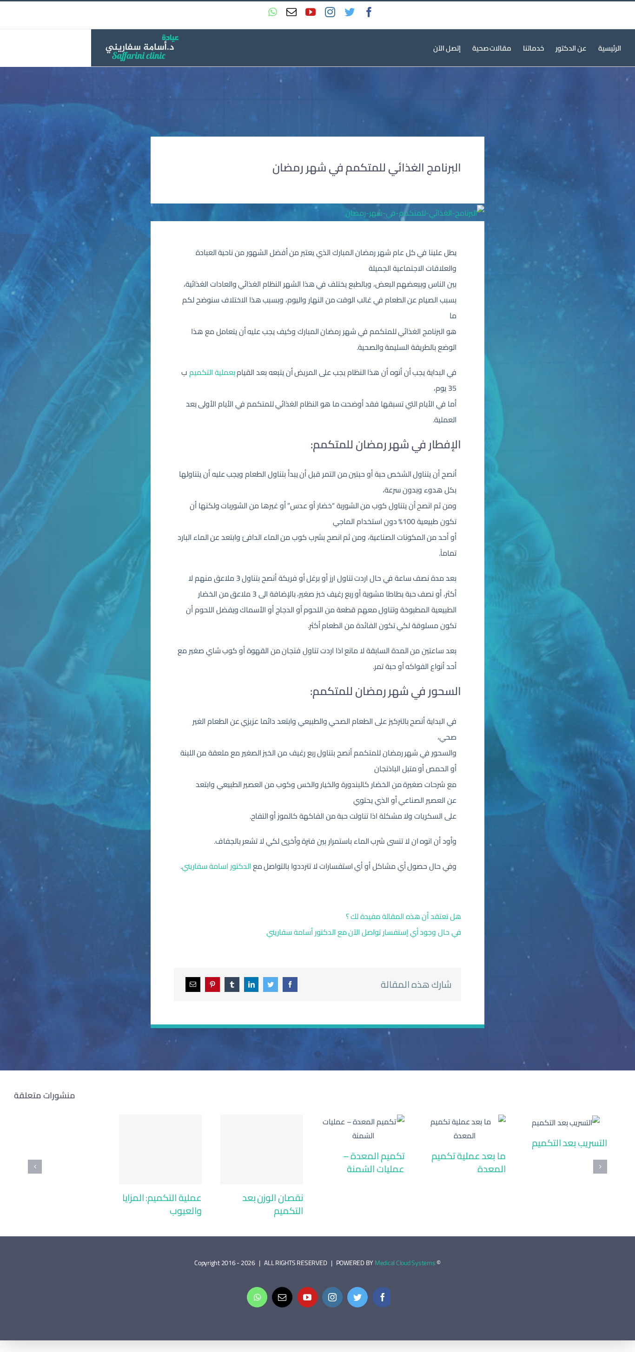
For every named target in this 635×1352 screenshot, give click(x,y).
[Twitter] (270, 984)
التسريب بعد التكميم (566, 1122)
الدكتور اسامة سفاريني (216, 866)
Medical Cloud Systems (405, 1263)
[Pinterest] (212, 984)
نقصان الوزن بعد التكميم (262, 1149)
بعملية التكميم (212, 372)
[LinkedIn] (251, 984)
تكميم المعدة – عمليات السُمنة (363, 1128)
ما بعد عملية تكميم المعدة (464, 1128)
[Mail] (192, 984)
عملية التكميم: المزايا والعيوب (160, 1149)
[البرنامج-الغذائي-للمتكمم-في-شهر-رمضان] (414, 213)
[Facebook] (290, 984)
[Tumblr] (232, 984)
